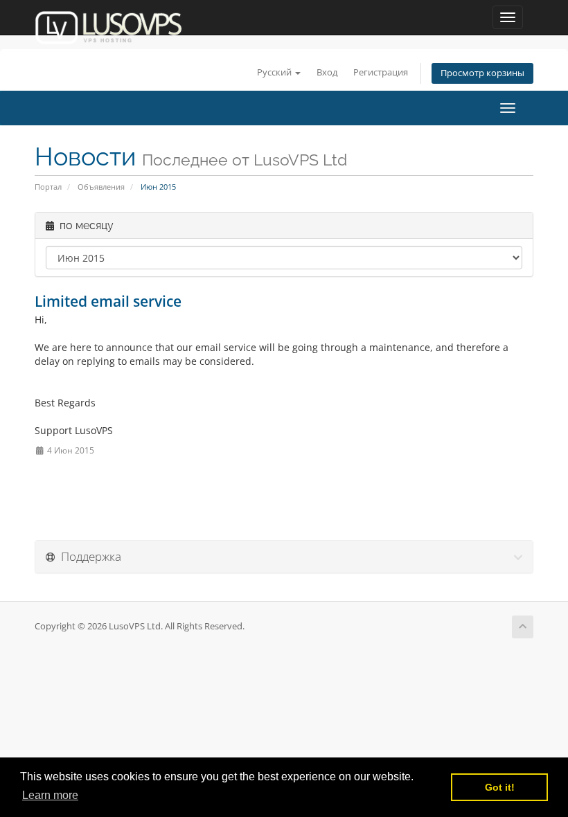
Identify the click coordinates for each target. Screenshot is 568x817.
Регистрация (380, 72)
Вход (327, 72)
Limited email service (108, 301)
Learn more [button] (50, 795)
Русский (275, 72)
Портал (48, 186)
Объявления (101, 186)
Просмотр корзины (482, 73)
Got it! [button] (500, 787)
